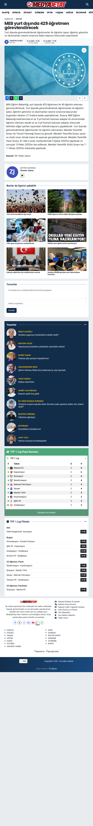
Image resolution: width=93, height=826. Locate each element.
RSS (24, 661)
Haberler (8, 19)
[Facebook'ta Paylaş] (7, 98)
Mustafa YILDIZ (25, 343)
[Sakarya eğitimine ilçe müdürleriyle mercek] (26, 259)
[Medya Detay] (46, 4)
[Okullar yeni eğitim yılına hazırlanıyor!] (67, 230)
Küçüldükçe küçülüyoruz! (29, 429)
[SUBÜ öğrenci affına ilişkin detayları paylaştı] (67, 201)
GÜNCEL (16, 12)
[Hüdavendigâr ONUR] (11, 368)
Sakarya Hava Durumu (67, 604)
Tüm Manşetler (64, 612)
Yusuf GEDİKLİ (24, 379)
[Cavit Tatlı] (11, 439)
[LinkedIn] (29, 623)
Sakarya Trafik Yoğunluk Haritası (71, 607)
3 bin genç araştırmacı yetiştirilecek (20, 243)
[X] (20, 623)
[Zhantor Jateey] (12, 172)
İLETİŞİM (10, 643)
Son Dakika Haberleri (66, 615)
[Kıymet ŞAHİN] (11, 356)
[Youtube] (33, 623)
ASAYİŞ (5, 12)
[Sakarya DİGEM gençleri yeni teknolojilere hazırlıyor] (67, 259)
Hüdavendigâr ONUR (27, 367)
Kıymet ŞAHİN (24, 355)
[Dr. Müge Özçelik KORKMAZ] (11, 404)
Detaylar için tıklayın (47, 512)
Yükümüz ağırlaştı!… (27, 417)
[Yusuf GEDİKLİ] (11, 380)
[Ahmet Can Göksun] (11, 392)
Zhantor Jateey (27, 170)
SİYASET (27, 12)
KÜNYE (51, 643)
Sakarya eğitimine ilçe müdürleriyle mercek (23, 272)
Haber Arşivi (63, 618)
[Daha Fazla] (21, 98)
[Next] (37, 623)
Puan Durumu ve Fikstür (67, 610)
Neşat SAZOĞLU (25, 332)
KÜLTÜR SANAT (54, 635)
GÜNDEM (39, 12)
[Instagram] (24, 623)
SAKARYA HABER (14, 646)
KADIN (9, 641)
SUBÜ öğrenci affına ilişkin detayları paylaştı (65, 214)
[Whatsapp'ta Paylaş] (16, 98)
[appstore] (40, 651)
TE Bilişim (53, 669)
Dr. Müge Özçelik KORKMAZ (30, 401)
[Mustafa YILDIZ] (11, 345)
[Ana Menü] (5, 4)
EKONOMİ (81, 12)
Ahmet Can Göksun (27, 390)
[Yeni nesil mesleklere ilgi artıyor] (26, 201)
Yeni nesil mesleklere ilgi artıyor (19, 214)
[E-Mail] (22, 176)
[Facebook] (15, 623)
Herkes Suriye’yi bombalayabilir (32, 441)
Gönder (11, 310)
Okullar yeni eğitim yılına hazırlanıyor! (62, 243)
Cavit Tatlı (23, 438)
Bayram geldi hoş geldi (28, 393)
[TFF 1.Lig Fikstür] (85, 521)
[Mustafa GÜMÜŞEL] (11, 415)
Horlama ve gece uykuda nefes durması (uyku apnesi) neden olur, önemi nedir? (50, 405)
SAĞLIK (69, 12)
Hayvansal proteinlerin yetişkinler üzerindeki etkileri (41, 346)
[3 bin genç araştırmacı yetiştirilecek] (26, 230)
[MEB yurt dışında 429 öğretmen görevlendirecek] (46, 70)
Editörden (23, 426)
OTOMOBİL (52, 641)
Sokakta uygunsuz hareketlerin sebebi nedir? (38, 335)
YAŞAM (59, 12)
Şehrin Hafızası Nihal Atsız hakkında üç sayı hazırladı (42, 370)
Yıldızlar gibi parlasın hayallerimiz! (33, 358)
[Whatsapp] (42, 623)
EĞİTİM (19, 19)
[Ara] (87, 4)
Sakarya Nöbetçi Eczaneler (69, 602)
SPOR (50, 12)
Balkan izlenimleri (26, 382)
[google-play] (52, 651)
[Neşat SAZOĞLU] (11, 333)
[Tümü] (85, 324)
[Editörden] (11, 427)
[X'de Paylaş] (11, 98)
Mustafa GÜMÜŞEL (26, 414)
